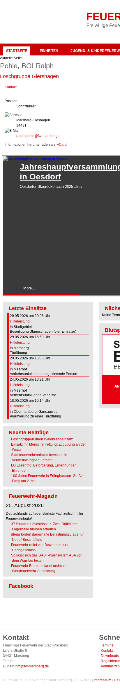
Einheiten (49, 51)
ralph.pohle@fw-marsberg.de (39, 136)
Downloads (110, 656)
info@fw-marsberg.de (32, 666)
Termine (107, 645)
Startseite (16, 51)
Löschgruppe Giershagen (29, 76)
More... (29, 288)
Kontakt (107, 651)
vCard (62, 145)
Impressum (102, 680)
